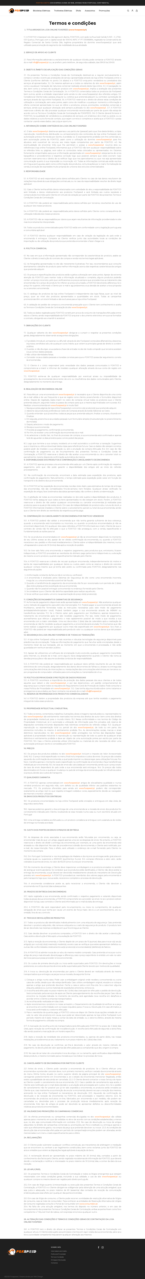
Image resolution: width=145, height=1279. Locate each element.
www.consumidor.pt (88, 1204)
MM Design (38, 1277)
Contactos (54, 1263)
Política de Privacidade (58, 1254)
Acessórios (90, 11)
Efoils (78, 11)
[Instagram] (102, 1248)
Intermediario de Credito (59, 1251)
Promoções (104, 11)
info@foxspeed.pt (41, 62)
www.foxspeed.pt (77, 30)
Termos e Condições (57, 1257)
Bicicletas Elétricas (41, 11)
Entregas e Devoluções (58, 1260)
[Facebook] (98, 1247)
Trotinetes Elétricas (63, 11)
